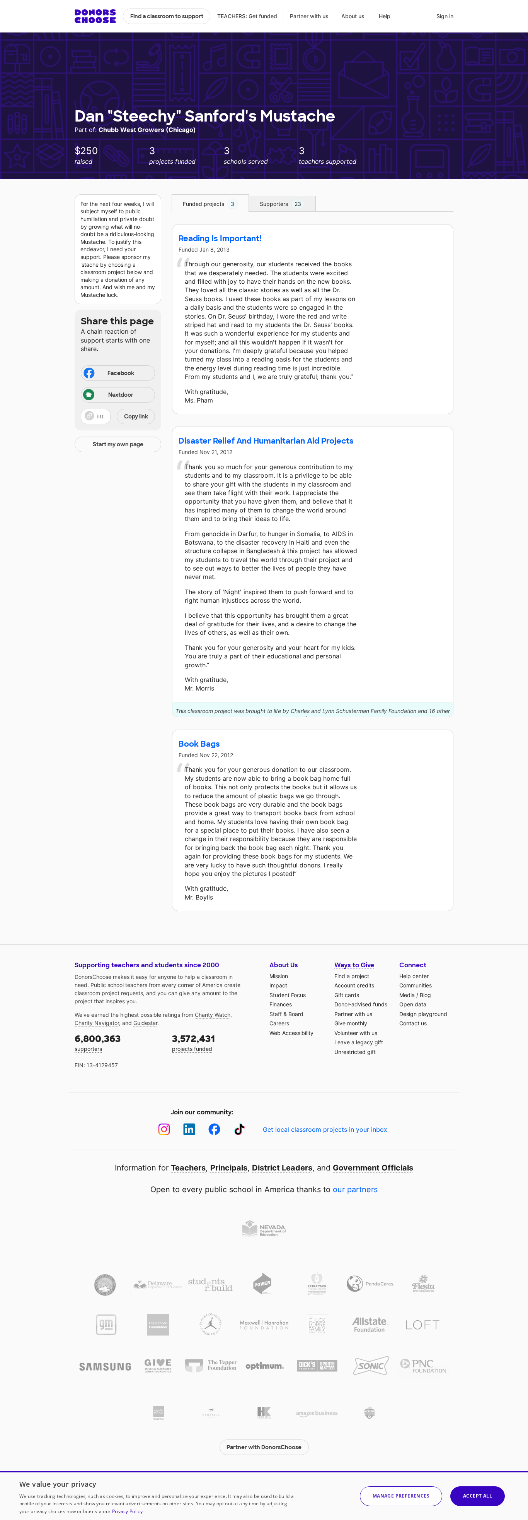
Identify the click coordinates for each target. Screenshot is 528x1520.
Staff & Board (286, 1014)
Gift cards (346, 995)
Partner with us (309, 16)
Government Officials (373, 1167)
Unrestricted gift (355, 1052)
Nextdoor (120, 394)
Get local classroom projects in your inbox (325, 1129)
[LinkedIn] (189, 1129)
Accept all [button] (477, 1496)
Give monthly (350, 1023)
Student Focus (287, 995)
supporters (98, 1042)
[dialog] (264, 1495)
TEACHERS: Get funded (247, 16)
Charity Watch (212, 1014)
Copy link (136, 416)
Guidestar (145, 1023)
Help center (414, 976)
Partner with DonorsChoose (264, 1447)
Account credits (354, 985)
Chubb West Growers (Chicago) (147, 130)
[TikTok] (239, 1129)
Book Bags (199, 744)
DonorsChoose (95, 16)
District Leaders (282, 1167)
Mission (278, 976)
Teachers (188, 1167)
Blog (425, 995)
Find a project (351, 976)
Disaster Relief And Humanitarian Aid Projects (266, 441)
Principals (228, 1167)
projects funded (193, 1042)
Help (384, 16)
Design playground (423, 1014)
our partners (355, 1189)
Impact (278, 985)
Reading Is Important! (220, 238)
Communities (415, 985)
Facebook (120, 373)
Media (407, 995)
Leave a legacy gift (358, 1042)
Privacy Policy (127, 1511)
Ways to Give (354, 965)
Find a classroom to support (166, 16)
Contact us (413, 1023)
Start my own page (118, 444)
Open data (412, 1004)
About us (352, 16)
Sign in (444, 16)
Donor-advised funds (360, 1004)
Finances (280, 1004)
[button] (118, 416)
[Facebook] (214, 1129)
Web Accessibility (291, 1033)
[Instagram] (164, 1129)
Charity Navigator (97, 1023)
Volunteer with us (355, 1033)
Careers (279, 1023)
